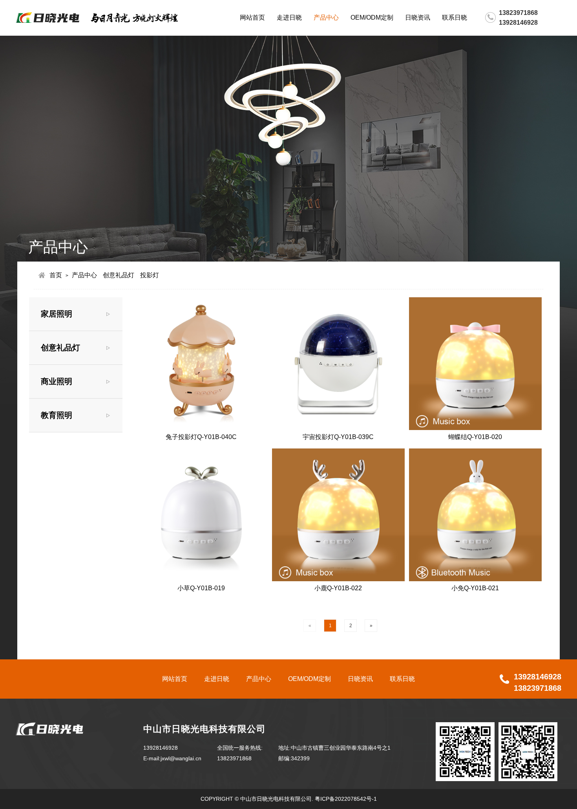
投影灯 (149, 275)
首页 (55, 275)
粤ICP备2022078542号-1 (346, 799)
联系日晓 (454, 17)
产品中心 (326, 17)
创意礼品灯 (118, 275)
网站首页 (252, 17)
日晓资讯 (417, 17)
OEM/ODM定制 (372, 17)
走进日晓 (289, 17)
